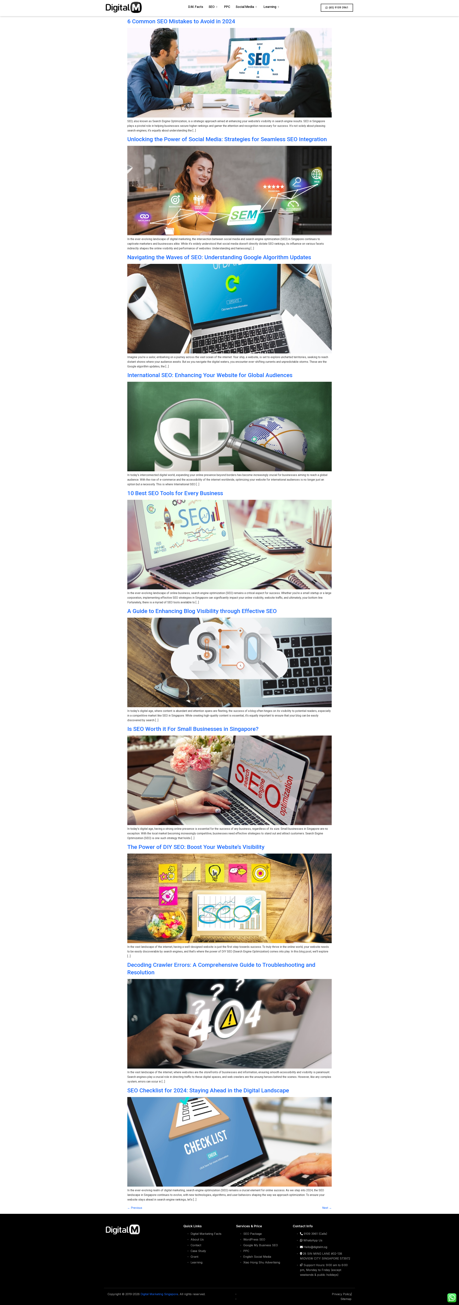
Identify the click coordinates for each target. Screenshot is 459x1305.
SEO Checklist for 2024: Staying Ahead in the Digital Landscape (208, 1090)
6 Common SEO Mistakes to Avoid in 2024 (181, 21)
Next (327, 1208)
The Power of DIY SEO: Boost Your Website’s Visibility (195, 847)
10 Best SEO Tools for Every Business (175, 493)
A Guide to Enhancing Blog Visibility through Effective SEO (202, 611)
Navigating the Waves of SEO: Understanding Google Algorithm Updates (219, 257)
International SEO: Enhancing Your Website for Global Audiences (209, 375)
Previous (134, 1208)
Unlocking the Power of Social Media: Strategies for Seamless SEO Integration (227, 139)
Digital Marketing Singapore (159, 1294)
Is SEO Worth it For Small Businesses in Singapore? (193, 728)
